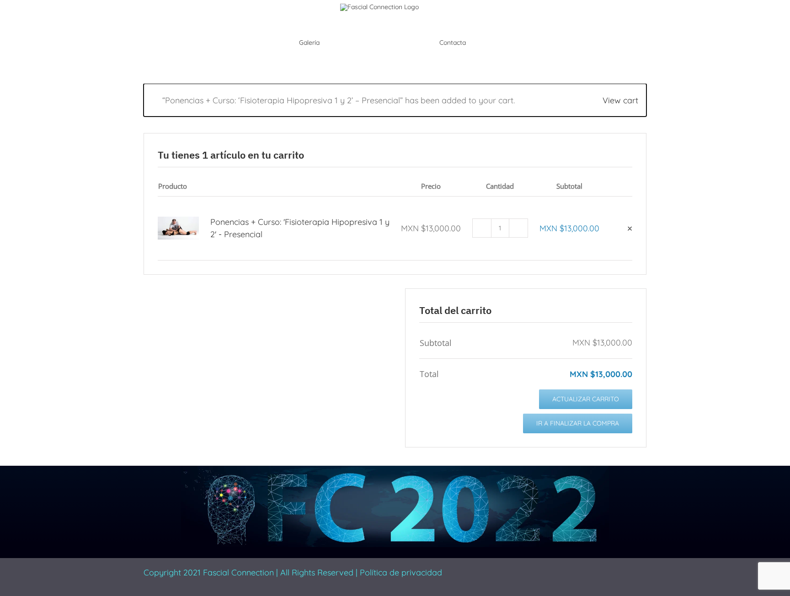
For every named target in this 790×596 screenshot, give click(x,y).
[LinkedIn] (540, 570)
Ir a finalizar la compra (577, 423)
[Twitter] (510, 570)
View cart (620, 100)
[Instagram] (525, 570)
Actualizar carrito (585, 399)
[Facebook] (496, 570)
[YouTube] (554, 570)
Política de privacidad (401, 572)
